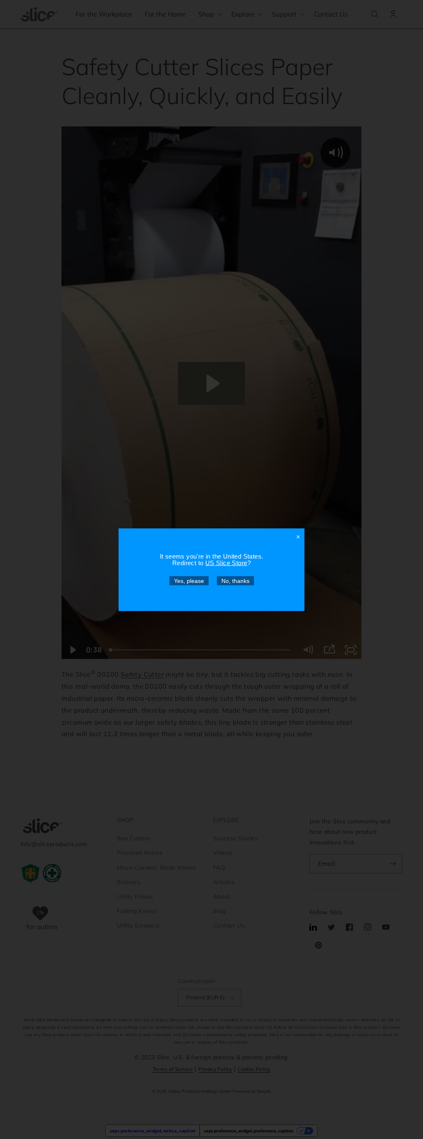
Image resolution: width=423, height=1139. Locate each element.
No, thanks (235, 580)
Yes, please (189, 580)
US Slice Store (226, 562)
